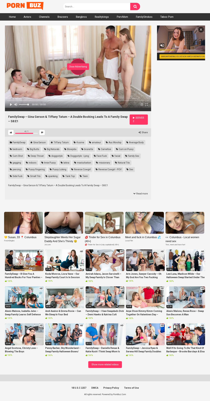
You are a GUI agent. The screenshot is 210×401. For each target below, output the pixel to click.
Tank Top (70, 176)
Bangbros (81, 16)
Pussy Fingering (36, 169)
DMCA (94, 388)
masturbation (83, 162)
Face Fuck (101, 156)
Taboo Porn (166, 16)
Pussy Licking (59, 169)
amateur (96, 142)
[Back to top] (199, 391)
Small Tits (35, 176)
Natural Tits (123, 162)
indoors (32, 162)
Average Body (136, 142)
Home (12, 16)
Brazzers (62, 16)
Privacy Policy (111, 388)
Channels (44, 16)
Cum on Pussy (126, 149)
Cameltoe (105, 149)
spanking (53, 176)
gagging (16, 162)
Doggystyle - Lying (79, 156)
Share (144, 132)
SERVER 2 (138, 119)
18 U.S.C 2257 (78, 388)
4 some (80, 142)
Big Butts (34, 149)
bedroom (17, 149)
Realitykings (102, 16)
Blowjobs (71, 149)
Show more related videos (105, 364)
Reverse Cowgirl (82, 169)
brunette (88, 149)
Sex (131, 169)
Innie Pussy (50, 162)
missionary (104, 162)
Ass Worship (114, 142)
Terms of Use (131, 388)
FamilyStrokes (144, 16)
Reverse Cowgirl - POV (110, 169)
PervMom (122, 16)
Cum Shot (17, 156)
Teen (85, 176)
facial (117, 156)
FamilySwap (18, 142)
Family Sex (133, 156)
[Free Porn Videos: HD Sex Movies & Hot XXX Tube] (25, 7)
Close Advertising (78, 66)
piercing (16, 169)
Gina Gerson (39, 142)
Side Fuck (17, 176)
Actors (27, 16)
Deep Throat (37, 156)
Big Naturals (52, 149)
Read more (142, 193)
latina (66, 162)
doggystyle (57, 156)
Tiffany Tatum (61, 142)
